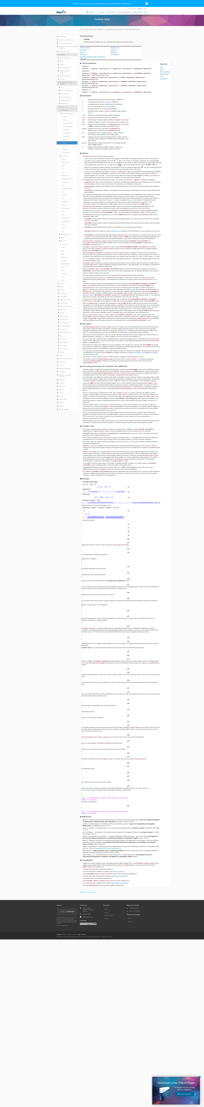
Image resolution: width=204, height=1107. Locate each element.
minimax (63, 267)
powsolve (63, 273)
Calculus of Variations (65, 326)
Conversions (63, 329)
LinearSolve (64, 260)
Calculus (62, 64)
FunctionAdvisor (64, 342)
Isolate (64, 142)
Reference (61, 389)
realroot (64, 195)
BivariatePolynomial (67, 126)
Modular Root (65, 175)
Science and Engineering (64, 368)
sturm (63, 224)
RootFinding (65, 110)
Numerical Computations (66, 306)
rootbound (64, 201)
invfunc (62, 250)
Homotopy (65, 139)
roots (63, 214)
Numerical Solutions (66, 97)
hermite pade (64, 244)
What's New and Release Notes (66, 40)
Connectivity (62, 371)
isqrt (63, 172)
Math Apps (61, 379)
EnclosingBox (66, 129)
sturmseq (64, 227)
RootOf (64, 205)
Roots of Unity (65, 218)
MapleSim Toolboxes (64, 409)
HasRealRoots (66, 136)
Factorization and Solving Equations (114, 29)
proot (63, 185)
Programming (62, 362)
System (61, 393)
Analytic (65, 120)
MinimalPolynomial (65, 263)
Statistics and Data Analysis (65, 358)
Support (86, 29)
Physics (61, 355)
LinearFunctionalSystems (67, 90)
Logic (61, 335)
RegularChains (64, 103)
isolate (62, 254)
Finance (62, 283)
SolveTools (63, 241)
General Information (65, 58)
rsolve (62, 277)
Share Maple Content (64, 51)
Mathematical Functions (66, 299)
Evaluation (62, 79)
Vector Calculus (64, 319)
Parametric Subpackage (68, 113)
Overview (65, 116)
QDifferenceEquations (66, 100)
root (63, 198)
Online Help (92, 29)
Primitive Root (65, 182)
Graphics (61, 365)
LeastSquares (64, 257)
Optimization (63, 309)
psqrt (63, 192)
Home (81, 29)
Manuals (61, 396)
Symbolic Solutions (65, 234)
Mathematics (62, 54)
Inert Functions (64, 348)
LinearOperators (65, 93)
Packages (62, 312)
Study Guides (62, 386)
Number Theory (64, 303)
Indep (63, 165)
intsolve (63, 247)
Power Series (63, 339)
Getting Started (62, 36)
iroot (63, 169)
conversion (64, 156)
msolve (62, 270)
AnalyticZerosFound (68, 123)
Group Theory (63, 345)
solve (62, 87)
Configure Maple (63, 399)
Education (61, 383)
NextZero (65, 146)
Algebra (62, 61)
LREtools (63, 237)
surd (63, 231)
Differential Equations (65, 67)
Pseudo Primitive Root (67, 188)
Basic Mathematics (64, 322)
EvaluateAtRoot (67, 133)
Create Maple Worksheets (65, 43)
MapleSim (61, 406)
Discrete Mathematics (65, 75)
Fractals (62, 286)
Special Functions (64, 316)
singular (63, 280)
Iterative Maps (63, 293)
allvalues (64, 159)
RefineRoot (65, 149)
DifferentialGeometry (65, 332)
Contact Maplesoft (133, 8)
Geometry (62, 290)
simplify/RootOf (66, 221)
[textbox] (127, 125)
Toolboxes (61, 402)
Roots (62, 107)
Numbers (62, 352)
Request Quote (143, 8)
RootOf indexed (65, 208)
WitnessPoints (66, 152)
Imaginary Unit (65, 162)
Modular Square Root (67, 178)
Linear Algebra (63, 296)
